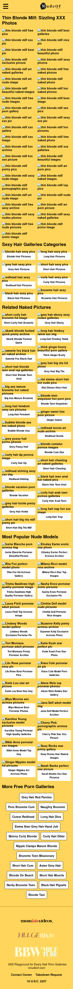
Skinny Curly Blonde (23, 836)
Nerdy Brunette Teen (21, 885)
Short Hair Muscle (52, 875)
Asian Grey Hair (50, 865)
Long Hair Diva (51, 817)
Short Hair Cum (22, 865)
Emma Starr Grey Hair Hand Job (36, 826)
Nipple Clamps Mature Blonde (36, 846)
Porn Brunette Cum (21, 807)
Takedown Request (48, 974)
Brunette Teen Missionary (36, 856)
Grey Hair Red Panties (36, 797)
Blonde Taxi (36, 895)
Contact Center (21, 974)
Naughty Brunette (53, 807)
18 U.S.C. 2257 (36, 981)
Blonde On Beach (21, 875)
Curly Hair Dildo (54, 836)
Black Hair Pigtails (53, 885)
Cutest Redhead (23, 817)
